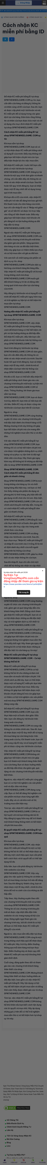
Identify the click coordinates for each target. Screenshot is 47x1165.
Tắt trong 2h (23, 592)
